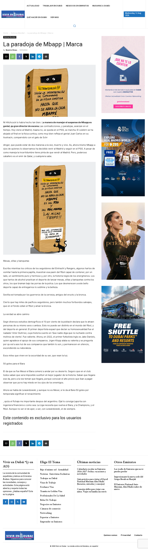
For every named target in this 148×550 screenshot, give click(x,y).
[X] (26, 56)
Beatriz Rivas (11, 50)
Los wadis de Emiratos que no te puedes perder (128, 470)
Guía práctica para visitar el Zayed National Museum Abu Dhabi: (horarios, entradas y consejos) (92, 481)
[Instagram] (11, 501)
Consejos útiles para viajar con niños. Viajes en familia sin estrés (92, 490)
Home (5, 33)
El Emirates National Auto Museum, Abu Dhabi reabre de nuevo (128, 486)
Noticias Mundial (18, 33)
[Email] (6, 56)
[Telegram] (39, 56)
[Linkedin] (33, 56)
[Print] (46, 56)
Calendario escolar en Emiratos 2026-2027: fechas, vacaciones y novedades (91, 471)
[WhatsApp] (13, 56)
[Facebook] (19, 56)
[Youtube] (23, 501)
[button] (74, 25)
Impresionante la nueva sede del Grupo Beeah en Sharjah (128, 477)
